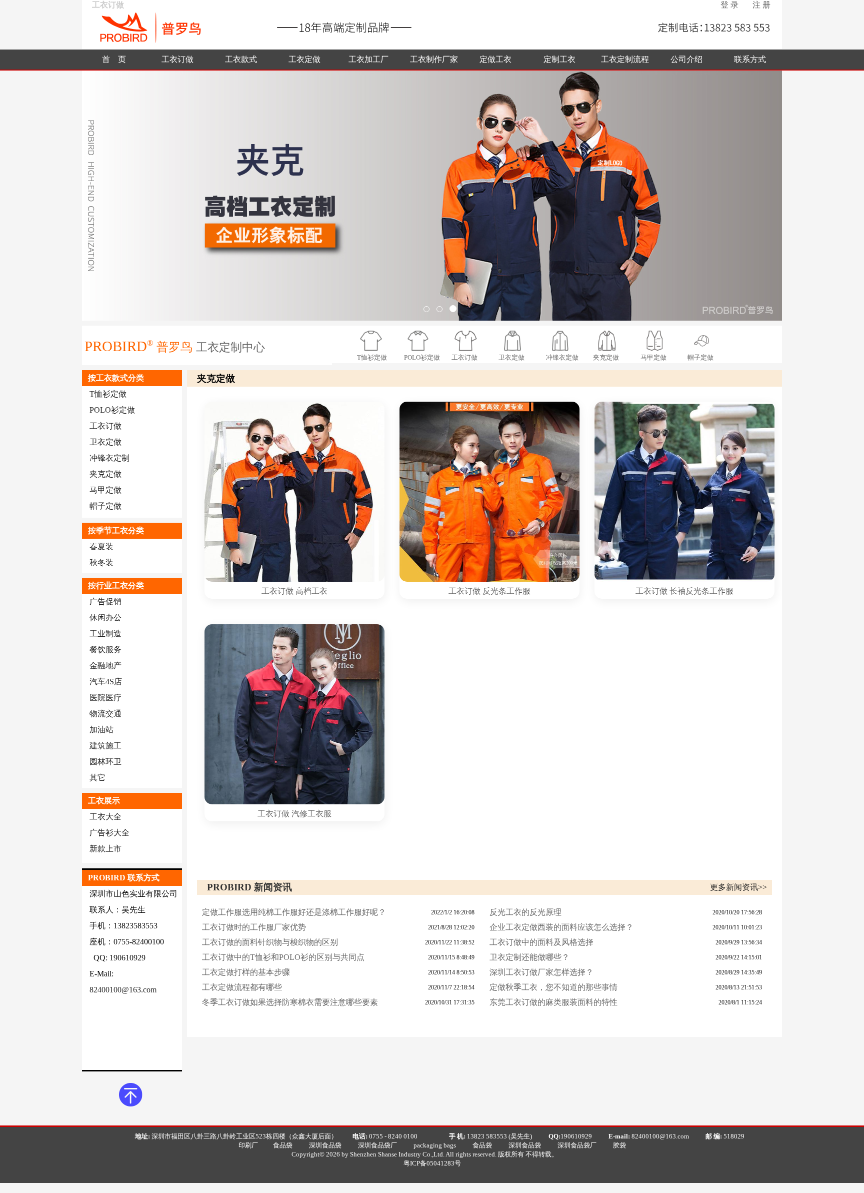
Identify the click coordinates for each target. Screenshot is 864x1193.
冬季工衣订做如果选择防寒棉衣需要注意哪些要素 (290, 1002)
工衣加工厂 (368, 59)
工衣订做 (178, 59)
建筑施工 (106, 745)
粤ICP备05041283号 (432, 1163)
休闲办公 (106, 617)
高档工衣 (312, 591)
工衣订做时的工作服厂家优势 (254, 927)
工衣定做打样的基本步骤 (246, 972)
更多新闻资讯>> (738, 887)
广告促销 (106, 601)
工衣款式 (241, 59)
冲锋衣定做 (562, 357)
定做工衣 (496, 59)
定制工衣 (560, 59)
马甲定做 (653, 357)
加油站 (102, 729)
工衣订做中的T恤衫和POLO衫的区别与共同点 (283, 957)
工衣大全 (106, 816)
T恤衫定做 (372, 357)
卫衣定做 (511, 357)
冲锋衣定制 (110, 458)
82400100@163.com (123, 989)
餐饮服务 (106, 649)
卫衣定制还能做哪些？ (530, 957)
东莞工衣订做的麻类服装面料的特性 (554, 1002)
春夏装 (102, 546)
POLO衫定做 (422, 357)
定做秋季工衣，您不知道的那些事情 (554, 987)
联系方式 (750, 59)
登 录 (729, 5)
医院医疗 (106, 697)
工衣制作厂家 (434, 59)
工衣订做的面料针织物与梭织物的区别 (270, 942)
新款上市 (106, 848)
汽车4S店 (106, 681)
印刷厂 (248, 1145)
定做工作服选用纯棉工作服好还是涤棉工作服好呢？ (294, 912)
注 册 (761, 5)
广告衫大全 (110, 832)
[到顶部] (131, 1090)
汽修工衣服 (312, 813)
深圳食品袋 (325, 1145)
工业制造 (106, 633)
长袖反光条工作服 (702, 591)
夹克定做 (606, 357)
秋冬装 (102, 562)
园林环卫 (106, 761)
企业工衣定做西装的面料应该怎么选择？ (562, 927)
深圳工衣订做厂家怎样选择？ (542, 972)
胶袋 (619, 1145)
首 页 (114, 59)
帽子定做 (701, 357)
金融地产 (106, 665)
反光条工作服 (506, 591)
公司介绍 (686, 59)
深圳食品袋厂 (377, 1145)
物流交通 (106, 713)
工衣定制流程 (625, 59)
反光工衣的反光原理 (526, 912)
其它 (98, 777)
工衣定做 (304, 59)
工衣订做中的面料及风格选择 (542, 942)
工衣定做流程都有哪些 (242, 987)
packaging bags (435, 1145)
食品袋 (282, 1145)
